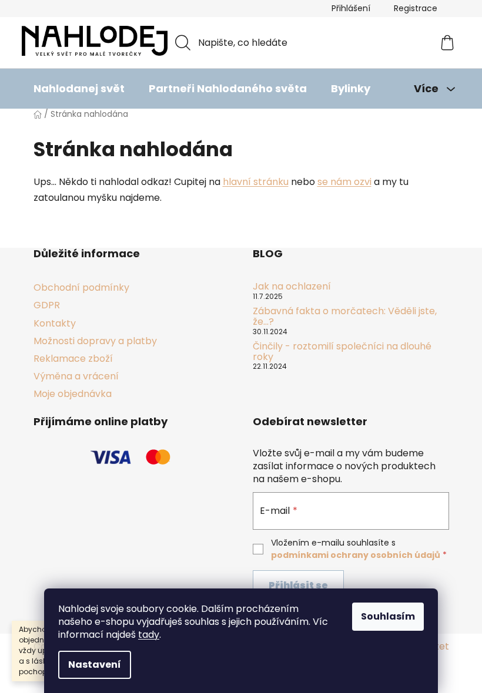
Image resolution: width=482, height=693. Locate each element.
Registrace (415, 8)
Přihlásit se (298, 585)
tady (148, 634)
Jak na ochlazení (292, 286)
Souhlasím (388, 616)
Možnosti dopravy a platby (95, 341)
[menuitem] (79, 89)
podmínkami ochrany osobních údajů (355, 555)
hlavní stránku (256, 182)
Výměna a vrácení (76, 376)
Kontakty (55, 323)
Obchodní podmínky (81, 287)
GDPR (47, 305)
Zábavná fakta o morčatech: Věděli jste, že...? (345, 316)
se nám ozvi (344, 182)
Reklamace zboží (73, 358)
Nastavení (94, 664)
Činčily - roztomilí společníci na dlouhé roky (342, 351)
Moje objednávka (73, 394)
